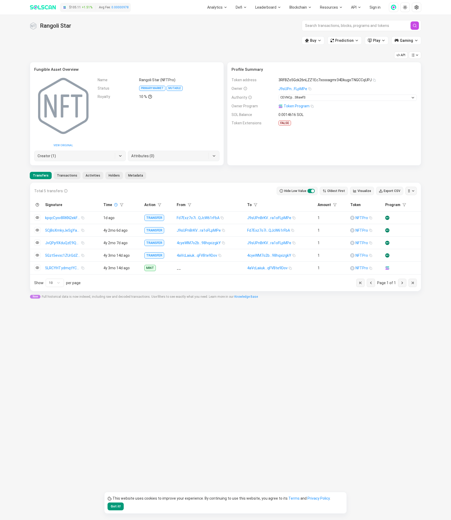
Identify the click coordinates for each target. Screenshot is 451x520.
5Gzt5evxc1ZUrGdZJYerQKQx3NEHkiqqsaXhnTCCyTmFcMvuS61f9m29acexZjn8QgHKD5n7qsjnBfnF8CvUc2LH (63, 255)
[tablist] (88, 175)
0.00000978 (120, 7)
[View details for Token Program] (387, 268)
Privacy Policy (318, 498)
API (403, 55)
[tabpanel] (225, 236)
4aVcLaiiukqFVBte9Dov (197, 255)
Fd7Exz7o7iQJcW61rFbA (198, 218)
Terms (294, 498)
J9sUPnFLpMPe (292, 89)
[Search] (415, 25)
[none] (391, 7)
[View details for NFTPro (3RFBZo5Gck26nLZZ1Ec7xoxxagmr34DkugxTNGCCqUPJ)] (352, 218)
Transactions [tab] (67, 175)
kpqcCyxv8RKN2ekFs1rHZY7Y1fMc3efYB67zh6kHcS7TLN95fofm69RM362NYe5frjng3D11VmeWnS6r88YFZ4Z (63, 218)
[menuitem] (217, 7)
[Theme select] (405, 7)
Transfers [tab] (41, 175)
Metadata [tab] (135, 175)
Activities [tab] (93, 175)
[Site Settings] (416, 7)
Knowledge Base (246, 297)
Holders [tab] (114, 175)
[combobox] (55, 283)
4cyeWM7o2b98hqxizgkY (199, 243)
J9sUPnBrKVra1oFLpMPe (269, 218)
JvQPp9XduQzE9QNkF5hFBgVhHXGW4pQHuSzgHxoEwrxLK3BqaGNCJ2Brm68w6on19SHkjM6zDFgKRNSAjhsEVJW (63, 243)
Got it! (116, 506)
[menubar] (300, 7)
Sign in (375, 7)
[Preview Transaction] (37, 217)
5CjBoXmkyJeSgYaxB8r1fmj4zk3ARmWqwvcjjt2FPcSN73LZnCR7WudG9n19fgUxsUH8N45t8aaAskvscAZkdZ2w (63, 230)
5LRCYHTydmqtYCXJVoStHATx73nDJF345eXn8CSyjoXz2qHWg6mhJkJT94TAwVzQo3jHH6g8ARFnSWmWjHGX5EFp (63, 268)
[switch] (311, 191)
